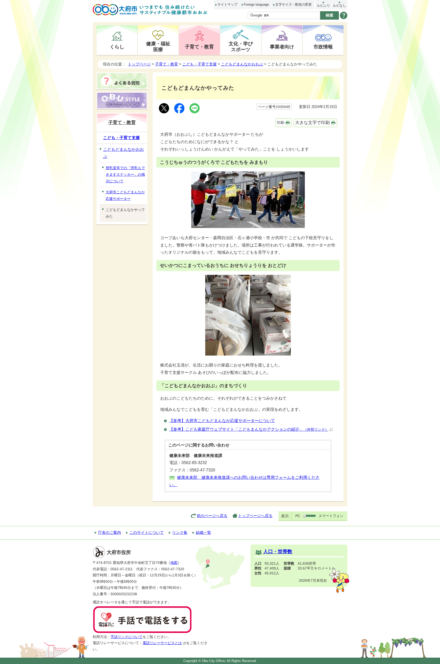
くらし (117, 46)
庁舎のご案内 (109, 532)
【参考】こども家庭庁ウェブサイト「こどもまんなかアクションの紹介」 (248, 429)
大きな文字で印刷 (312, 122)
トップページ (139, 64)
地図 (173, 563)
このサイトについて (146, 532)
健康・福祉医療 (158, 46)
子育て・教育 (199, 46)
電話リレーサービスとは (162, 643)
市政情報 (323, 46)
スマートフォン (331, 516)
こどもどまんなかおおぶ (242, 64)
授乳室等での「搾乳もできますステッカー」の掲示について (125, 174)
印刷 (280, 122)
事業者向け (282, 46)
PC (297, 516)
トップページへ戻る (255, 515)
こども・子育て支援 (199, 64)
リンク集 (179, 532)
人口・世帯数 (277, 551)
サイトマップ (227, 4)
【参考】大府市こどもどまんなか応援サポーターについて (222, 420)
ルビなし (339, 5)
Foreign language (256, 4)
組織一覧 (203, 532)
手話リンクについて (127, 637)
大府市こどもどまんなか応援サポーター (125, 195)
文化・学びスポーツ (241, 46)
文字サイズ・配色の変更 (293, 4)
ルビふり (323, 5)
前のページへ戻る (212, 515)
